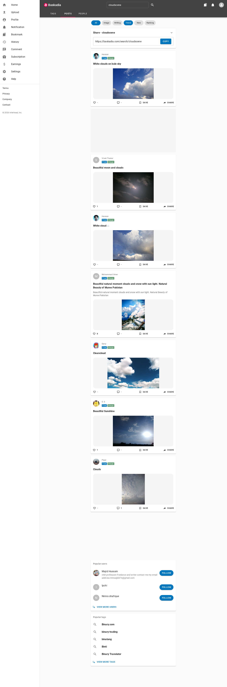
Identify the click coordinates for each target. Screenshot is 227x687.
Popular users (100, 563)
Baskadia (54, 5)
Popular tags (99, 617)
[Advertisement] (133, 130)
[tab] (53, 13)
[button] (20, 5)
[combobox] (131, 5)
